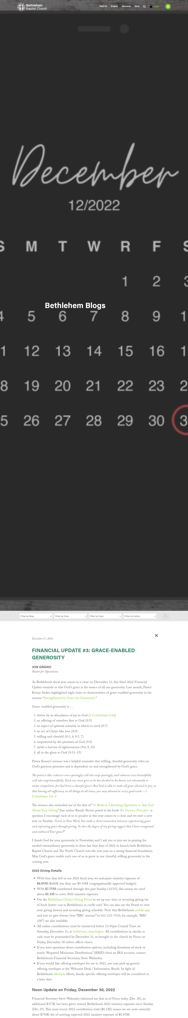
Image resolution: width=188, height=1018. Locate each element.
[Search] (166, 616)
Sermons (126, 6)
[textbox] (36, 616)
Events (114, 6)
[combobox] (36, 616)
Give (137, 6)
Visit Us (103, 6)
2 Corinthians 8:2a (102, 716)
